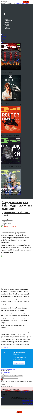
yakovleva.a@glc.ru (23, 392)
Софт (15, 348)
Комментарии (6, 223)
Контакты (30, 404)
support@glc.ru (25, 391)
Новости (11, 348)
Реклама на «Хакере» (27, 403)
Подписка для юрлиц (27, 401)
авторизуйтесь (5, 372)
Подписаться (19, 363)
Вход (32, 2)
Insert (20, 412)
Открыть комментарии (8, 369)
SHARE (6, 348)
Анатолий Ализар (7, 220)
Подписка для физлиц (27, 400)
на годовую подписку (22, 3)
